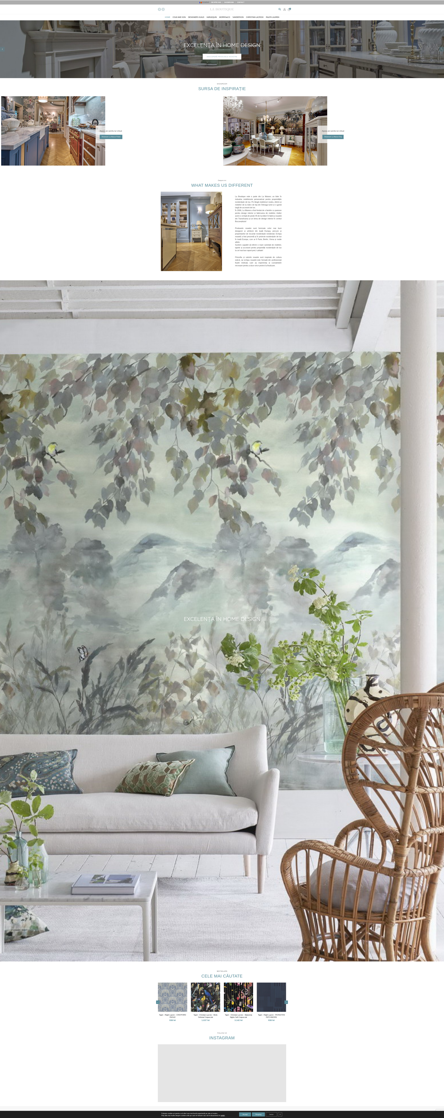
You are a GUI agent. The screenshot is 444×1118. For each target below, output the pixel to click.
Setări (271, 1114)
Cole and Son (179, 17)
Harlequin (212, 17)
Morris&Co (224, 17)
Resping (258, 1114)
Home (167, 17)
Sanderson (238, 17)
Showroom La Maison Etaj (333, 137)
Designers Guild (196, 17)
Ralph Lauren (272, 17)
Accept (245, 1114)
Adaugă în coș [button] (272, 986)
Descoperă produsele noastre (222, 57)
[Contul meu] (284, 9)
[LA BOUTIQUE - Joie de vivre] (222, 9)
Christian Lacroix (255, 17)
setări (223, 1115)
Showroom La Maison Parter (111, 137)
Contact (240, 2)
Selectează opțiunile (174, 986)
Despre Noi (216, 2)
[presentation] (158, 1002)
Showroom (229, 2)
